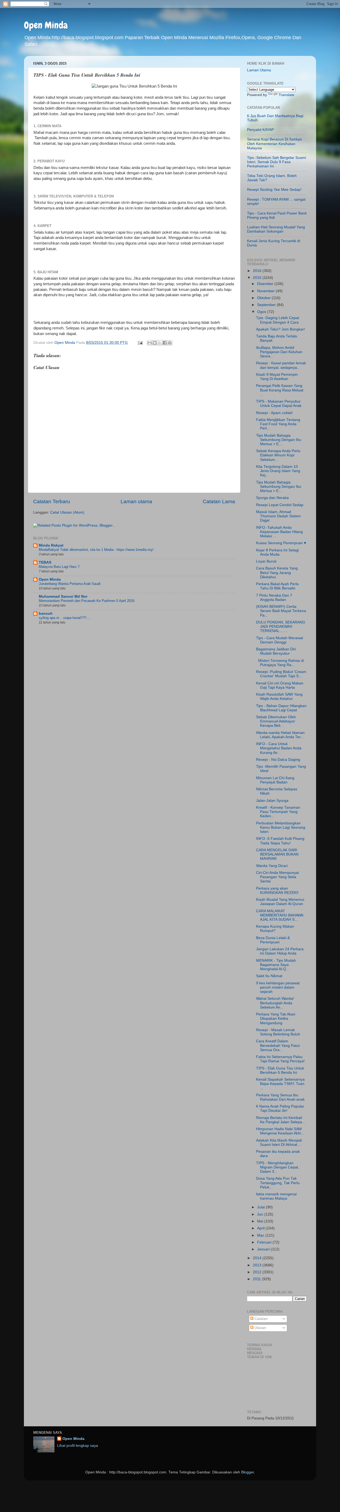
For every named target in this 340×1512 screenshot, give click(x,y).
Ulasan (259, 1328)
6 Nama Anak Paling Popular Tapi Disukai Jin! (280, 1108)
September (267, 305)
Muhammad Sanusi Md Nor (63, 596)
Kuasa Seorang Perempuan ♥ (281, 543)
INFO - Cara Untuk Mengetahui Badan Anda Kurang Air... (278, 748)
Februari (265, 1242)
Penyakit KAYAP (260, 130)
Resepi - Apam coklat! (274, 413)
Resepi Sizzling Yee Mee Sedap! (274, 190)
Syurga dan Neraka (272, 498)
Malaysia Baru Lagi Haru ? (59, 567)
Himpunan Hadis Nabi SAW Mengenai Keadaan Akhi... (280, 1131)
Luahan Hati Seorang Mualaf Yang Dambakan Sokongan (276, 229)
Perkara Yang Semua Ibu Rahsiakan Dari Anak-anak (280, 1097)
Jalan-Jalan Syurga (272, 801)
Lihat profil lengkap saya (77, 1446)
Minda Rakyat (51, 545)
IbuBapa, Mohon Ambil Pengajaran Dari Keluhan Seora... (279, 352)
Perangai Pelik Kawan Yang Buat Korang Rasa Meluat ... (279, 390)
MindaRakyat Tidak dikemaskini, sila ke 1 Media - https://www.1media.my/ (96, 550)
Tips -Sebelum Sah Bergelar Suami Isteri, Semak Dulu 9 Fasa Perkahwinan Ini (276, 162)
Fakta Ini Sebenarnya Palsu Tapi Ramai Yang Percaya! (280, 1059)
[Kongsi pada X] (159, 342)
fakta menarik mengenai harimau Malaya (276, 1196)
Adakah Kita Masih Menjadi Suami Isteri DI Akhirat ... (279, 1142)
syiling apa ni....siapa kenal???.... (65, 618)
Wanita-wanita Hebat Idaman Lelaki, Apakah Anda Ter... (280, 735)
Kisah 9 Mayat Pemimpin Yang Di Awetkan (277, 377)
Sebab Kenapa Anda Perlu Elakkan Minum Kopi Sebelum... (278, 455)
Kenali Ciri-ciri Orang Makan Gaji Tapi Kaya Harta (279, 685)
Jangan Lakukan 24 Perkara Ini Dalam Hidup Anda (280, 951)
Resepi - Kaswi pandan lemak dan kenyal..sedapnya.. (281, 365)
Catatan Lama (219, 501)
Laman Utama (259, 70)
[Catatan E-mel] (140, 343)
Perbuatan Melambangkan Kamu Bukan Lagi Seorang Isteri (280, 827)
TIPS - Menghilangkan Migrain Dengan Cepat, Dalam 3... (277, 1167)
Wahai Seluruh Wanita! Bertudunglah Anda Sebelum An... (275, 1003)
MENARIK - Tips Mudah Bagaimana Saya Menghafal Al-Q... (276, 965)
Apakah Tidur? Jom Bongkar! (280, 329)
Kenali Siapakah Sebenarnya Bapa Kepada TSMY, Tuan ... (280, 1083)
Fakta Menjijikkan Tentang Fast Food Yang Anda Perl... (278, 424)
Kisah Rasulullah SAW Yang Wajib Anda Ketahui (279, 696)
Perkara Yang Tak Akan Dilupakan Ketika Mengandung (275, 1018)
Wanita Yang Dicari (272, 866)
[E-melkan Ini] (149, 342)
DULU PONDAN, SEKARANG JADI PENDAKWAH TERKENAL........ (280, 626)
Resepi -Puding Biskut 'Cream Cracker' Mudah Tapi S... (281, 674)
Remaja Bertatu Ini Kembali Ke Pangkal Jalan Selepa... (280, 1120)
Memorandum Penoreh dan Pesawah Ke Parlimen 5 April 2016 (86, 601)
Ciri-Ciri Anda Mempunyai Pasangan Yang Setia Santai (277, 877)
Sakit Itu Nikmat (269, 976)
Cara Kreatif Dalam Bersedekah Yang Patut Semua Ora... (278, 1045)
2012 (257, 1272)
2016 (257, 271)
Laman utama (136, 501)
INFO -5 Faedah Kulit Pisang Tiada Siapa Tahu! (280, 841)
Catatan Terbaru (51, 501)
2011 (257, 1279)
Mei (260, 1221)
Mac (261, 1235)
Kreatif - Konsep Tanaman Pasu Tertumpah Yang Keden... (278, 811)
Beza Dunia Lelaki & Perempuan (273, 940)
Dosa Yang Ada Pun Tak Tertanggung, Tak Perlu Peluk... (278, 1182)
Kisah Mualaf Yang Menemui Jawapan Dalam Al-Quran (280, 902)
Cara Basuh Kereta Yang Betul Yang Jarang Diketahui (277, 572)
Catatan (260, 1319)
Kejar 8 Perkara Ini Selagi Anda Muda (277, 552)
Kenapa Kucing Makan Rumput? (275, 928)
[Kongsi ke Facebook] (164, 342)
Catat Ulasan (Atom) (67, 512)
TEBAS (45, 562)
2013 (257, 1265)
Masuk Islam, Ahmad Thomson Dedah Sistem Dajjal (278, 516)
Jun (260, 1214)
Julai (261, 1207)
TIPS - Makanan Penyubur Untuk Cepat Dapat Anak (278, 403)
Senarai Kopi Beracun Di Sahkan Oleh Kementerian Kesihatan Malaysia (274, 143)
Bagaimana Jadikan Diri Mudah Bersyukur (276, 651)
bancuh (46, 613)
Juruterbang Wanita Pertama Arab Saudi (69, 584)
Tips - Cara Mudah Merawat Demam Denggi (279, 640)
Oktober (264, 298)
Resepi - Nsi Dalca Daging (278, 760)
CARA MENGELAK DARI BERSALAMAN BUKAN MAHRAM (277, 854)
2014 (257, 1258)
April (261, 1228)
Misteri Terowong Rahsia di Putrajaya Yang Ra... (280, 663)
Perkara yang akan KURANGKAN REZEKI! (277, 890)
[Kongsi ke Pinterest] (169, 342)
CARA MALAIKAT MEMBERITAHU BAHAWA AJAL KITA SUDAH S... (279, 915)
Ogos (262, 312)
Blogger (247, 1472)
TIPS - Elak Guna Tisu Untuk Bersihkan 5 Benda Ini (280, 1070)
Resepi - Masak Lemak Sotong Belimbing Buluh (278, 1032)
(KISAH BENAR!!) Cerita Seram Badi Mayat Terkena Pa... (281, 611)
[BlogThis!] (154, 342)
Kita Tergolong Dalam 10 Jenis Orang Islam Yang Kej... (278, 471)
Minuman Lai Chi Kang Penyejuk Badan (275, 780)
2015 (257, 278)
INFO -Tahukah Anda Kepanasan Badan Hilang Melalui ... (279, 532)
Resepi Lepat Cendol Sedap (279, 505)
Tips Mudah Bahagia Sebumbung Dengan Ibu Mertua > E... (278, 439)
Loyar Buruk (266, 561)
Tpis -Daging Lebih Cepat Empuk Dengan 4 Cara (277, 320)
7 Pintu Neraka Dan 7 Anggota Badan (274, 597)
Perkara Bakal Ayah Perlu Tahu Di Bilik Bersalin (277, 586)
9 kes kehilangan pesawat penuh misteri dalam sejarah (278, 987)
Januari (264, 1249)
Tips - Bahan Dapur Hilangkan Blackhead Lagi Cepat (281, 708)
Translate (286, 95)
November (266, 291)
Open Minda (46, 25)
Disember (265, 284)
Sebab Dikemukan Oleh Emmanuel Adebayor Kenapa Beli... (276, 721)
